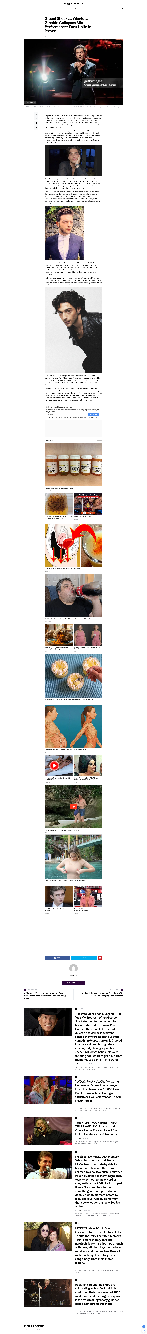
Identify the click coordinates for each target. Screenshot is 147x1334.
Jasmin (48, 36)
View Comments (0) (73, 982)
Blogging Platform (73, 3)
